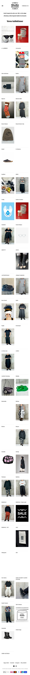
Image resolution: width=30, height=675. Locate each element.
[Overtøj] (22, 438)
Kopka (3, 325)
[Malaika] (22, 363)
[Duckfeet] (8, 161)
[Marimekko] (8, 388)
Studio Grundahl (8, 668)
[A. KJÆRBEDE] (8, 35)
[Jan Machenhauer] (8, 262)
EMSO (17, 174)
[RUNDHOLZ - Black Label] (22, 489)
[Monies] (8, 413)
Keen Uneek (4, 300)
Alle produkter (23, 662)
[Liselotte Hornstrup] (8, 363)
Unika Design (18, 629)
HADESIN (4, 224)
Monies (3, 426)
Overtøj (17, 451)
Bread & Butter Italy (20, 124)
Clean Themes (18, 668)
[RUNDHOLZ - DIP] (8, 514)
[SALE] (22, 514)
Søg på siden (6, 662)
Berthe (17, 73)
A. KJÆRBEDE (5, 48)
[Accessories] (22, 35)
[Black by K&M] (22, 85)
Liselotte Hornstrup (6, 376)
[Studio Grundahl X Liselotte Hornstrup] (22, 564)
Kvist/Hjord (18, 325)
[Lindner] (22, 338)
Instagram (17, 662)
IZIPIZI (17, 250)
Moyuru (17, 426)
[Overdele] (8, 438)
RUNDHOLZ (4, 502)
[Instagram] (16, 666)
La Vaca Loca (4, 351)
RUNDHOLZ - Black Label (21, 502)
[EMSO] (22, 161)
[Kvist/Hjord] (22, 312)
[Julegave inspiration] (22, 262)
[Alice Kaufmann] (8, 60)
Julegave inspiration (20, 275)
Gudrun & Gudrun (19, 199)
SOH (17, 552)
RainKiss (17, 477)
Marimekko (4, 401)
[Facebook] (14, 666)
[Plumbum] (8, 464)
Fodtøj (3, 199)
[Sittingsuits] (8, 539)
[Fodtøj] (8, 186)
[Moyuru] (22, 413)
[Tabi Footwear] (22, 591)
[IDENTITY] (8, 237)
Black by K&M (19, 98)
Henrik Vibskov (19, 224)
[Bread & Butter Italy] (22, 111)
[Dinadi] (8, 136)
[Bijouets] (8, 85)
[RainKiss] (22, 464)
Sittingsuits (4, 552)
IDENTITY (4, 250)
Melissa (17, 401)
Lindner (17, 351)
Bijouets (3, 98)
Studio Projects (5, 603)
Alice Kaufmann (5, 73)
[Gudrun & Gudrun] (22, 186)
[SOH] (22, 539)
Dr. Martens (18, 149)
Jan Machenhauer (5, 275)
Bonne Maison (5, 124)
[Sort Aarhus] (8, 564)
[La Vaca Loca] (8, 338)
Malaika (17, 376)
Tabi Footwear (19, 604)
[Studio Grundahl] (15, 6)
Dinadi (3, 149)
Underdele (4, 628)
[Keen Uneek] (8, 287)
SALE (17, 527)
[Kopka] (8, 312)
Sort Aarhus (4, 577)
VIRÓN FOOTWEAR (5, 653)
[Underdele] (8, 615)
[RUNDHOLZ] (8, 489)
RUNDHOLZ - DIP (5, 527)
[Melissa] (22, 388)
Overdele (3, 451)
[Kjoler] (22, 287)
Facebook (12, 662)
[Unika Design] (22, 616)
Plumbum (4, 477)
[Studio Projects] (8, 590)
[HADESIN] (8, 211)
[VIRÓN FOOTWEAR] (8, 640)
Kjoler (17, 300)
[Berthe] (22, 60)
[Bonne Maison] (8, 111)
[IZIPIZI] (22, 237)
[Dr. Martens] (22, 136)
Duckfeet (3, 174)
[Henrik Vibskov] (22, 211)
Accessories (18, 48)
